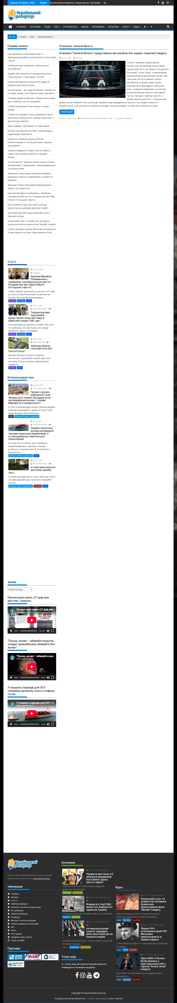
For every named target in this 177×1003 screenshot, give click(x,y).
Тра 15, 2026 (93, 870)
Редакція (79, 58)
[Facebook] (77, 976)
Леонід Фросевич (39, 309)
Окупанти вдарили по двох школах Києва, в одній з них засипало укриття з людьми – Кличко (29, 153)
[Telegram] (96, 976)
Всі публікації (17, 910)
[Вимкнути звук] (48, 630)
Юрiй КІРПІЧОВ (38, 342)
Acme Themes (116, 998)
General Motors (87, 118)
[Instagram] (83, 976)
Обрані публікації (19, 913)
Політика (35, 27)
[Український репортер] (10, 26)
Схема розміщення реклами (24, 923)
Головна (14, 893)
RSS (12, 927)
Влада (125, 950)
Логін (13, 930)
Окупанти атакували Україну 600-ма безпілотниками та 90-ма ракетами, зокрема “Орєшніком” (30, 142)
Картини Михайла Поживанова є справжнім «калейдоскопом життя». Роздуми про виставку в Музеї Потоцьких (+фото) (31, 196)
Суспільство (70, 27)
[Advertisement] (119, 15)
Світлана (105, 870)
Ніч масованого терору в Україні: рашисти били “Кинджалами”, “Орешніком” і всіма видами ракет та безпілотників (32, 165)
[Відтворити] (11, 630)
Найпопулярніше (19, 903)
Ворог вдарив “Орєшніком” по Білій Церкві (28, 126)
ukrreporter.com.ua (42, 878)
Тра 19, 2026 (148, 925)
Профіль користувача (21, 937)
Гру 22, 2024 (37, 460)
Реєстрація (16, 933)
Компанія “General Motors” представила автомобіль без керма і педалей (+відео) (113, 53)
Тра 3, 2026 (37, 305)
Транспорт (71, 118)
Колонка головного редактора (26, 416)
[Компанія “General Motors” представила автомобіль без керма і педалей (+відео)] (92, 62)
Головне (20, 27)
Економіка (98, 27)
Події (47, 27)
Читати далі (67, 112)
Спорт (125, 27)
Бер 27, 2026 (93, 897)
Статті (29, 301)
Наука (84, 27)
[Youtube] (90, 976)
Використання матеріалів (23, 920)
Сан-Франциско (100, 118)
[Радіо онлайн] (145, 27)
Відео (136, 27)
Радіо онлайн (17, 940)
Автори (14, 897)
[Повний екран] (52, 630)
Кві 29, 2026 (37, 339)
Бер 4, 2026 (93, 922)
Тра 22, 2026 (37, 269)
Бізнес (65, 947)
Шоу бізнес (136, 920)
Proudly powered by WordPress (70, 998)
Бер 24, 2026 (37, 385)
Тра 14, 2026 (148, 954)
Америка (66, 917)
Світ (56, 27)
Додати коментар (125, 118)
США (110, 118)
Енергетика (74, 947)
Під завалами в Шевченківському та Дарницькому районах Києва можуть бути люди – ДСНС (32, 57)
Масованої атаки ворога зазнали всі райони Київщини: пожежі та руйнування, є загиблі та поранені (30, 176)
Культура (113, 27)
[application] (32, 620)
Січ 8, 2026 (36, 421)
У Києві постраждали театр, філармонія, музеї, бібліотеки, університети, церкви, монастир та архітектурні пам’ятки (31, 117)
